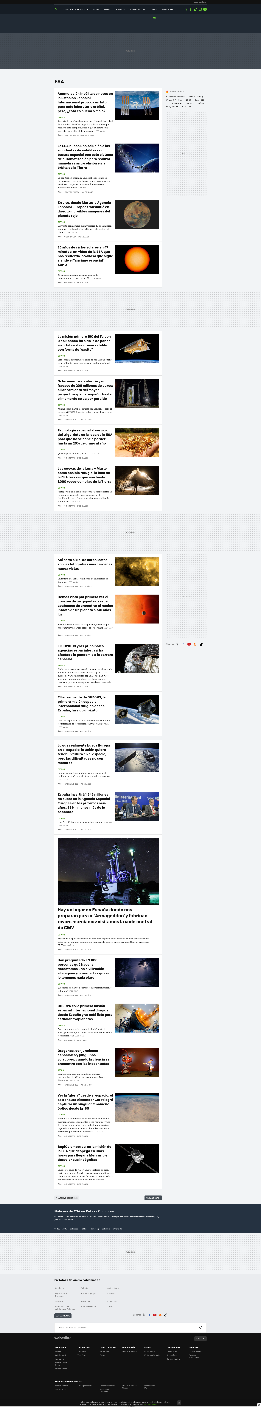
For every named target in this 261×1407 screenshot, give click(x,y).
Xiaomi (110, 1306)
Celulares (74, 1228)
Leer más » (100, 131)
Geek (154, 9)
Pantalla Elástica (88, 1306)
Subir (198, 1338)
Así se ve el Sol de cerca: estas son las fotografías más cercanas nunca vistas (85, 564)
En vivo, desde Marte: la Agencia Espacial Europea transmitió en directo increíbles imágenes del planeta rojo (84, 209)
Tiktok (195, 9)
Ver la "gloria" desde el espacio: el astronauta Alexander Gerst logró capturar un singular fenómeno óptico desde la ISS (85, 1102)
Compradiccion (173, 1359)
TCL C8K (187, 106)
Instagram (200, 9)
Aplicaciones (113, 1288)
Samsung (190, 103)
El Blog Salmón (195, 1351)
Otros (61, 1070)
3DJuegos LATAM (84, 1385)
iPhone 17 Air (177, 103)
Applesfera (59, 1359)
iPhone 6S (117, 1228)
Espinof (103, 1355)
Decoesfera (172, 1355)
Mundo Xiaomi (61, 1368)
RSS (195, 644)
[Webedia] (200, 2)
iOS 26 (188, 100)
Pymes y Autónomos (194, 1356)
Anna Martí (69, 282)
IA (180, 106)
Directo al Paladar (129, 1351)
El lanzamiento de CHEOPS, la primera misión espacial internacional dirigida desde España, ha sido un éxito (82, 703)
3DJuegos (81, 1351)
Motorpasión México (149, 1386)
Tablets (84, 1228)
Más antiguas (153, 1198)
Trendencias (172, 1351)
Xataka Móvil (60, 1355)
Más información (151, 1404)
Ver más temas (63, 1315)
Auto (96, 9)
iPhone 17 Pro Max (174, 100)
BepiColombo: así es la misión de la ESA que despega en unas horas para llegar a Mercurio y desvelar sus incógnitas (84, 1153)
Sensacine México (107, 1385)
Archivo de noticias (67, 1198)
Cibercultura (138, 9)
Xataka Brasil (60, 1389)
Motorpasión (149, 1351)
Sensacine (104, 1351)
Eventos (111, 1293)
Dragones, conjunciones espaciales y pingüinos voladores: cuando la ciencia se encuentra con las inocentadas (84, 1057)
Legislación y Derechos (61, 1294)
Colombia (106, 1228)
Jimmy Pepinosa (71, 135)
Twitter (186, 9)
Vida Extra (81, 1355)
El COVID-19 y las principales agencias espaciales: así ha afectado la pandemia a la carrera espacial (85, 652)
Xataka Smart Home (61, 1363)
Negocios (167, 9)
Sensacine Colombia (104, 1390)
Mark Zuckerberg (196, 96)
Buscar (201, 1327)
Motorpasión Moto (152, 1355)
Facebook (190, 9)
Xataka (58, 1351)
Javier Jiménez (71, 419)
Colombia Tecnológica (75, 9)
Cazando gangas (89, 1293)
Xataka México (61, 1385)
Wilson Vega (70, 236)
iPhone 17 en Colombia (175, 96)
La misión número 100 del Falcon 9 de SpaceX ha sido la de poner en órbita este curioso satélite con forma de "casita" (84, 343)
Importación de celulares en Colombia (65, 1307)
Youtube (205, 9)
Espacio (120, 9)
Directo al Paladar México (129, 1386)
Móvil (107, 9)
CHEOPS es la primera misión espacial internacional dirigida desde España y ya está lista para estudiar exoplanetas (85, 1012)
